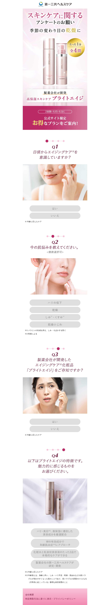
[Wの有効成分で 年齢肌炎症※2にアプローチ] (55, 543)
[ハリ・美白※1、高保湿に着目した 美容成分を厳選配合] (55, 533)
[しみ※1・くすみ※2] (55, 317)
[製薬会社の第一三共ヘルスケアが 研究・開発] (55, 564)
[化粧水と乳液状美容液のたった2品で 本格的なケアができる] (55, 554)
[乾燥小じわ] (55, 324)
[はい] (55, 208)
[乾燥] (55, 310)
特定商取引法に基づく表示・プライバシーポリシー (50, 599)
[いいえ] (55, 216)
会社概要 (29, 595)
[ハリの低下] (55, 303)
